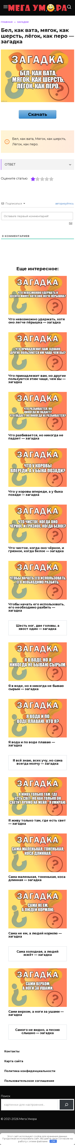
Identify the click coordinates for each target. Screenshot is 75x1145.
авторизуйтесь (64, 203)
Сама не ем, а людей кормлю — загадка (35, 934)
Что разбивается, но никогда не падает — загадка (35, 436)
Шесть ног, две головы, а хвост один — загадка (37, 627)
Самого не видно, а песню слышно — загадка (37, 1031)
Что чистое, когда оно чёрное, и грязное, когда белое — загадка (36, 549)
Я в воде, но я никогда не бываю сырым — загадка (36, 687)
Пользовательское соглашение (29, 1081)
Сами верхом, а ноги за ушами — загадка (36, 1013)
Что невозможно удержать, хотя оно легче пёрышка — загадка (36, 320)
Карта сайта (13, 1061)
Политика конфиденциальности (29, 1071)
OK (53, 1141)
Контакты (12, 1051)
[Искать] (66, 1105)
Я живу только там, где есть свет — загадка (37, 822)
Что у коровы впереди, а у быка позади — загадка (35, 493)
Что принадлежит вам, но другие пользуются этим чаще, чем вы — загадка (37, 379)
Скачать (37, 114)
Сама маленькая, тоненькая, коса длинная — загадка (36, 878)
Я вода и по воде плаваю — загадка (31, 743)
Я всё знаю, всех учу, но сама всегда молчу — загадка (37, 762)
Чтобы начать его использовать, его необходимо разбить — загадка (36, 607)
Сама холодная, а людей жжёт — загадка (37, 953)
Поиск (5, 1096)
